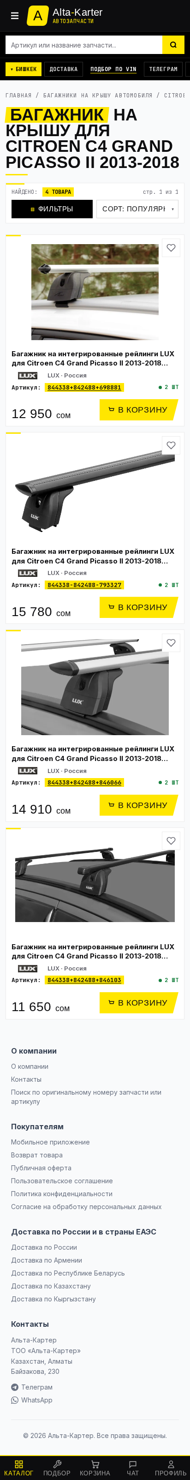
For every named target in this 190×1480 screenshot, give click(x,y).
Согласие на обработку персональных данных (86, 1206)
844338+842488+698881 (84, 387)
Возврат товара (37, 1155)
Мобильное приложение (50, 1142)
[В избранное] (171, 248)
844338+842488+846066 (84, 782)
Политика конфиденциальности (62, 1194)
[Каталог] (15, 15)
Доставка (63, 69)
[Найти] (173, 45)
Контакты (26, 1079)
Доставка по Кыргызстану (53, 1299)
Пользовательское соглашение (62, 1181)
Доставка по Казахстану (51, 1286)
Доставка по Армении (46, 1260)
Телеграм (163, 69)
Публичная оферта (41, 1168)
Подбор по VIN (113, 69)
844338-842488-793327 (84, 585)
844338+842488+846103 (84, 980)
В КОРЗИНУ (142, 409)
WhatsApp (37, 1400)
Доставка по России (44, 1247)
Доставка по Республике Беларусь (68, 1273)
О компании (29, 1066)
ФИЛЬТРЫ (52, 209)
